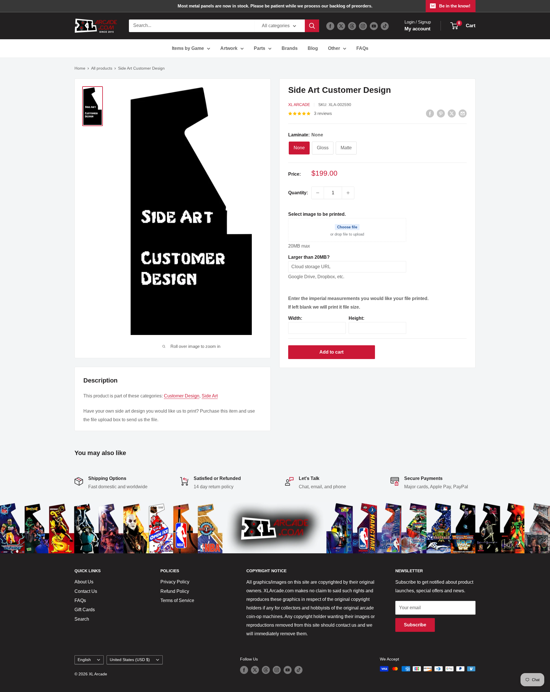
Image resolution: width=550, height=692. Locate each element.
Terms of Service (177, 600)
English (84, 660)
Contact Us (85, 591)
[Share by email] (463, 113)
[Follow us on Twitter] (341, 25)
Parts (259, 48)
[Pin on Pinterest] (441, 113)
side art (210, 395)
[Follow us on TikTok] (385, 25)
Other (334, 48)
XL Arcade (299, 104)
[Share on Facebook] (430, 113)
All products (101, 68)
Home (79, 68)
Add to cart (331, 352)
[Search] (312, 25)
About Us (83, 581)
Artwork (228, 48)
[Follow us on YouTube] (374, 25)
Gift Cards (84, 609)
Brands (290, 48)
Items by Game (188, 48)
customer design (181, 395)
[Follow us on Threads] (352, 25)
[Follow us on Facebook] (330, 25)
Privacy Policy (174, 581)
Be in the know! (454, 5)
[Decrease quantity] (318, 193)
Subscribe (415, 624)
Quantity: (298, 192)
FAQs (362, 48)
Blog (313, 48)
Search (81, 619)
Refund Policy (174, 591)
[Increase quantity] (348, 193)
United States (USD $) (130, 660)
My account (417, 29)
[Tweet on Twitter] (452, 113)
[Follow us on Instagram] (363, 25)
